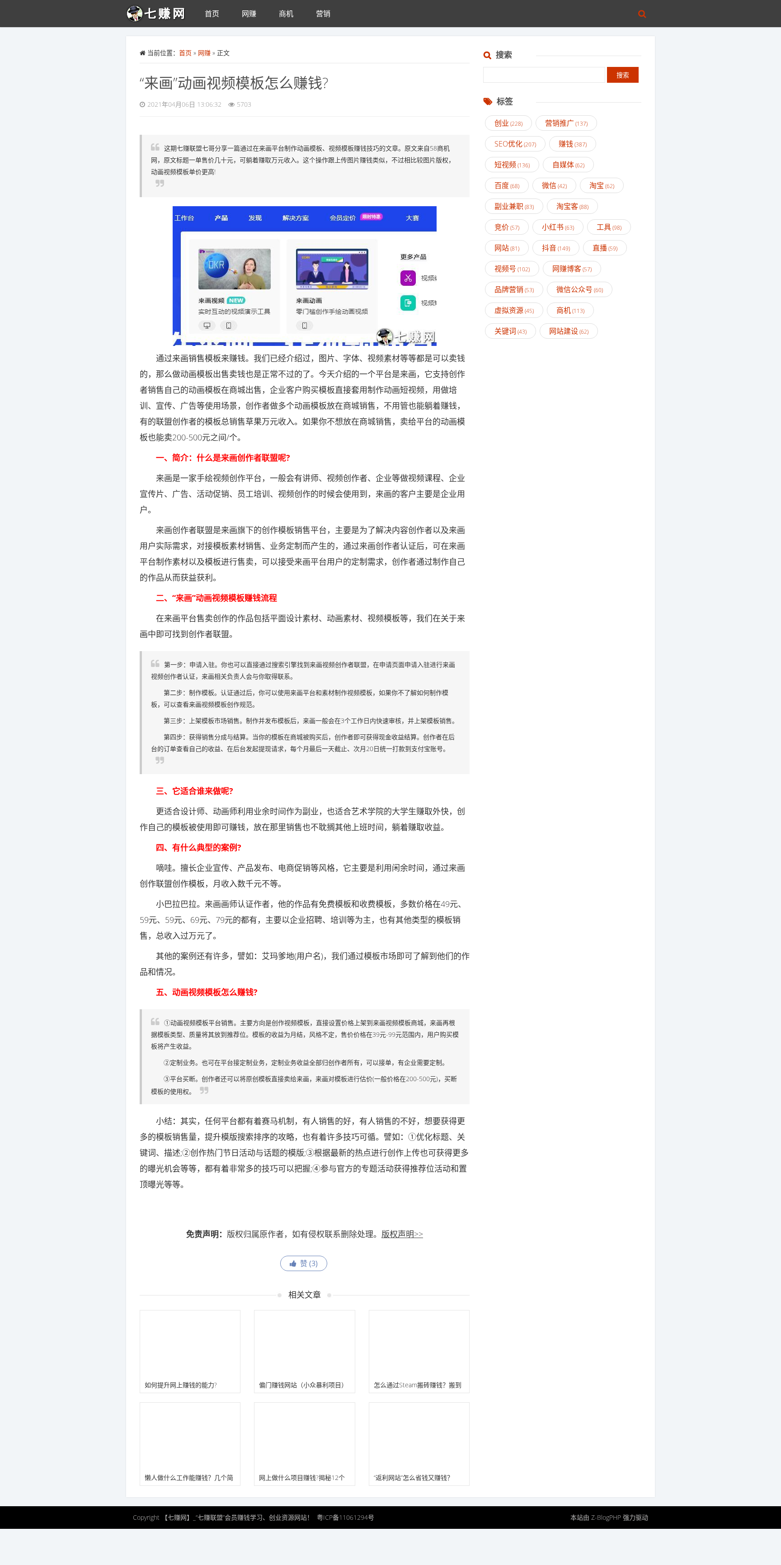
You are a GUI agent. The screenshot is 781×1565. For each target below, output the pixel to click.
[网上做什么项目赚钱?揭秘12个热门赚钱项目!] (304, 1436)
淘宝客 (572, 206)
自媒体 (568, 165)
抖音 (556, 248)
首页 (212, 14)
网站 (506, 248)
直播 (605, 248)
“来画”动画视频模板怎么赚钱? (234, 82)
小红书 (558, 227)
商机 (286, 14)
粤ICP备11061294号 (345, 1517)
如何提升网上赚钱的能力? (181, 1385)
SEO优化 (515, 144)
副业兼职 (514, 206)
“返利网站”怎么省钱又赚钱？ (413, 1477)
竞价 (506, 227)
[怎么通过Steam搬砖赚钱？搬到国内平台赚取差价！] (419, 1343)
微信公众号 (579, 289)
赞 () (307, 1263)
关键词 (510, 331)
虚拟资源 (514, 310)
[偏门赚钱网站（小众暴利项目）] (304, 1343)
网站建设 (568, 331)
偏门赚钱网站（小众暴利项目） (303, 1385)
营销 (323, 14)
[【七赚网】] (159, 11)
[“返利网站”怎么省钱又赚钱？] (419, 1436)
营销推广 (566, 123)
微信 (554, 185)
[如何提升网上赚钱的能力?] (190, 1343)
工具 (609, 227)
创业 (508, 123)
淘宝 (601, 185)
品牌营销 (514, 289)
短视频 (512, 165)
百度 (506, 185)
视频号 (512, 269)
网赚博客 (572, 269)
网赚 (249, 14)
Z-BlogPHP (606, 1517)
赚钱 (573, 144)
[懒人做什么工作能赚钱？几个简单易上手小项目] (190, 1436)
